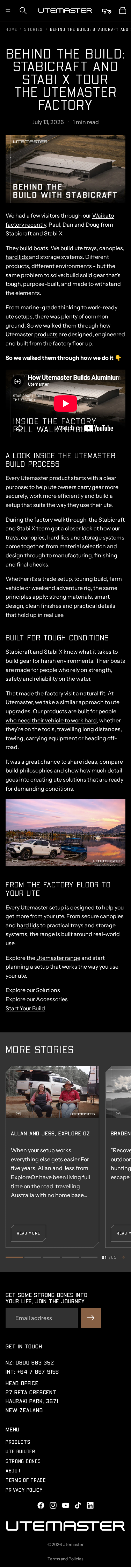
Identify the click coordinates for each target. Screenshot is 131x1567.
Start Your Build (25, 1008)
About (13, 1470)
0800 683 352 (35, 1362)
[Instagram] (53, 1505)
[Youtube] (65, 1505)
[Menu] (8, 10)
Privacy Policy (24, 1490)
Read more (28, 1233)
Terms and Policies (65, 1558)
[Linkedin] (90, 1505)
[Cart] (122, 10)
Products (18, 1442)
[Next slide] (122, 1257)
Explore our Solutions (33, 990)
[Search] (23, 10)
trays (90, 248)
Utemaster (73, 1544)
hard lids (17, 256)
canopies (111, 248)
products (46, 334)
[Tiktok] (78, 1505)
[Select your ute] (107, 10)
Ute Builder (20, 1451)
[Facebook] (41, 1505)
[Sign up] (91, 1318)
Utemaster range (58, 957)
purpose (16, 486)
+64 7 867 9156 (38, 1371)
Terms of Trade (26, 1480)
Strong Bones (23, 1461)
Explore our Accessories (37, 999)
